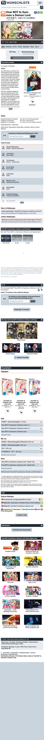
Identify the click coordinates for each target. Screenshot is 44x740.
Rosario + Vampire (32, 596)
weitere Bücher (7, 468)
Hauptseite (14, 652)
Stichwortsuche (24, 652)
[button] (35, 12)
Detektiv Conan (10, 551)
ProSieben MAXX (35, 122)
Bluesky (11, 647)
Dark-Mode (5, 648)
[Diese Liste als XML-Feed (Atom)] (42, 290)
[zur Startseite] (15, 2)
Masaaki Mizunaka (12, 147)
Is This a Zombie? (10, 596)
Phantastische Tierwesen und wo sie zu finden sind (32, 610)
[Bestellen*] (32, 101)
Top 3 (37, 46)
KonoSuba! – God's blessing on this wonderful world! (10, 610)
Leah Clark (9, 174)
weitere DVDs (6, 435)
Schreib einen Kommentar (22, 530)
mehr (10, 109)
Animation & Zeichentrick (9, 654)
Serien (33, 652)
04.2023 (26, 122)
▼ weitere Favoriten (22, 357)
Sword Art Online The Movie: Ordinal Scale (32, 626)
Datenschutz (33, 642)
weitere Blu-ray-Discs (9, 455)
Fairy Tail (10, 582)
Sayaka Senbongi (12, 194)
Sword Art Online (32, 354)
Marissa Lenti (10, 180)
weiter (33, 136)
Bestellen (32, 105)
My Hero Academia (32, 567)
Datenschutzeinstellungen (10, 644)
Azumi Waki (10, 167)
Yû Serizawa (10, 160)
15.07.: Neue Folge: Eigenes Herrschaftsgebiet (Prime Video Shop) (23, 42)
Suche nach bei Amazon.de (23, 472)
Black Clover (21, 340)
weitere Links (22, 515)
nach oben (6, 652)
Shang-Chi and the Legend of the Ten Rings (10, 626)
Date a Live (32, 582)
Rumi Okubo (10, 187)
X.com (17, 647)
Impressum (5, 642)
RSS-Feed (24, 647)
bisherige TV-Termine (22, 309)
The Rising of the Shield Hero (10, 567)
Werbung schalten (22, 642)
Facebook (4, 647)
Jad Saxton (10, 153)
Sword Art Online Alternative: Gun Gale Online (32, 552)
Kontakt (12, 642)
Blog (21, 644)
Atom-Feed (32, 647)
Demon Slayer (10, 354)
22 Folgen (4, 66)
